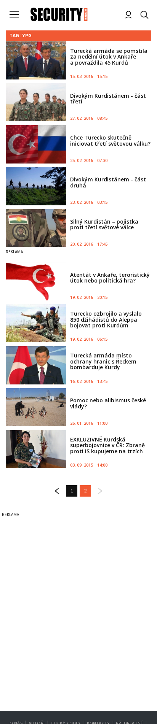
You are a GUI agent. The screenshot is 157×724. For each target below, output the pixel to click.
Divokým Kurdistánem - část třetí (108, 98)
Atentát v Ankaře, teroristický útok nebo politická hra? (110, 277)
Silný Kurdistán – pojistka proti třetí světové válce (104, 224)
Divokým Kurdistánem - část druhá (108, 182)
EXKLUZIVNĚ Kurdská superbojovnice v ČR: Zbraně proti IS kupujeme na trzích (107, 445)
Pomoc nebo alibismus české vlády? (108, 403)
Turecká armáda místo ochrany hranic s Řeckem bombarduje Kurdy (103, 361)
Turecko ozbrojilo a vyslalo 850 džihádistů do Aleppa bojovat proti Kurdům (106, 319)
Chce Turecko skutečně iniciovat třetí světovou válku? (110, 140)
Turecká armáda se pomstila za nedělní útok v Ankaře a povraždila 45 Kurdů (108, 56)
